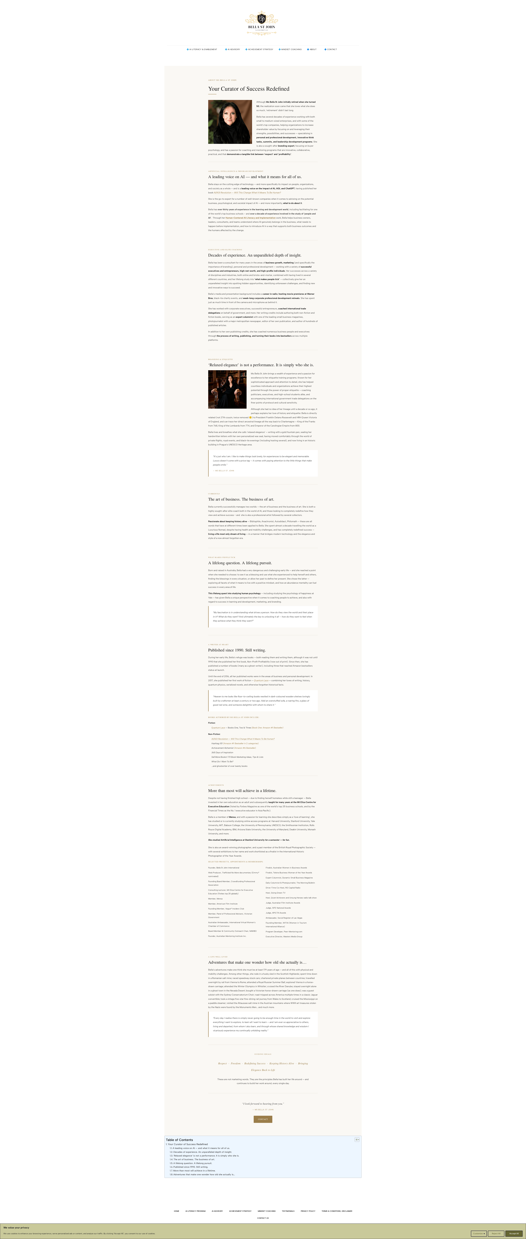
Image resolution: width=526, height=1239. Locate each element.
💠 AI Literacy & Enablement (202, 49)
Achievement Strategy (240, 1211)
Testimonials (288, 1211)
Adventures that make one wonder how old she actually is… (204, 1174)
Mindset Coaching (267, 1211)
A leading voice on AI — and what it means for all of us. (201, 1148)
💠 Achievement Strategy (259, 49)
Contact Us (263, 1218)
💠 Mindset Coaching (290, 49)
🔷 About (312, 49)
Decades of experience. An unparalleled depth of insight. (202, 1152)
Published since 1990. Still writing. (190, 1167)
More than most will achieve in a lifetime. (194, 1170)
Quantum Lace (218, 727)
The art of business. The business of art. (194, 1159)
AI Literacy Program (195, 1211)
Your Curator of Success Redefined (188, 1144)
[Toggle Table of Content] (356, 1139)
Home (176, 1211)
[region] (263, 1231)
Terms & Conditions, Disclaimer (337, 1211)
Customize (478, 1233)
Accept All (514, 1233)
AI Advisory (217, 1211)
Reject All (496, 1233)
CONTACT (263, 1119)
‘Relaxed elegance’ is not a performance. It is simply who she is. (206, 1155)
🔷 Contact (330, 49)
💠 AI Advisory (232, 49)
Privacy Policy (308, 1211)
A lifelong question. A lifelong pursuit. (192, 1163)
